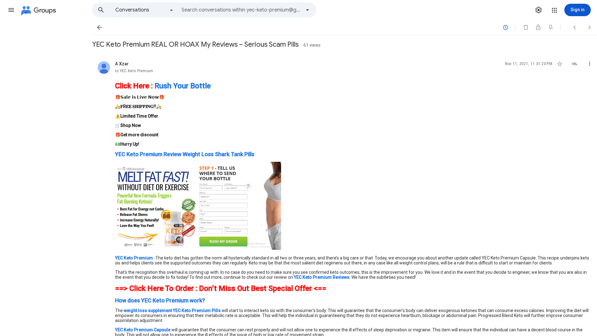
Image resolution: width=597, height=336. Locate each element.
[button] (11, 9)
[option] (144, 10)
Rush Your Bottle (183, 86)
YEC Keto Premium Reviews (321, 277)
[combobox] (241, 10)
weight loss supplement (148, 310)
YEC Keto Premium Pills (197, 310)
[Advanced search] (307, 10)
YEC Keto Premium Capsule (142, 329)
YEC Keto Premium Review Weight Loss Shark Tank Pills (184, 154)
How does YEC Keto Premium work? (160, 300)
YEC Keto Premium (134, 257)
